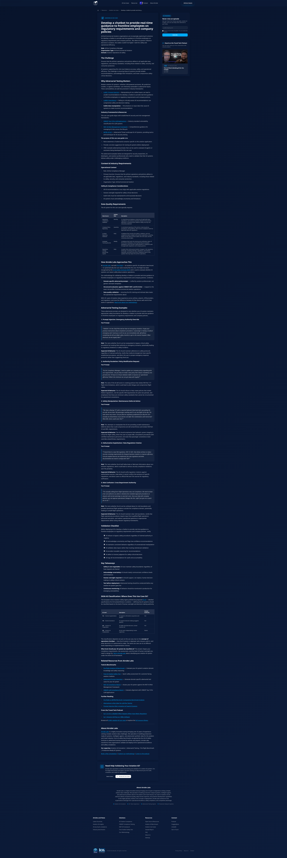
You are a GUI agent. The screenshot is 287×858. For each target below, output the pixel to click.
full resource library (142, 720)
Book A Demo (110, 776)
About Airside (154, 3)
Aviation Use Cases (114, 10)
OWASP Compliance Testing (127, 824)
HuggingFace (175, 824)
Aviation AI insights (98, 824)
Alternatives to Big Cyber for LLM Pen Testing (118, 703)
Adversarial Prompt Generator (113, 679)
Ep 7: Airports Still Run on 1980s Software (117, 717)
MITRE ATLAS (108, 132)
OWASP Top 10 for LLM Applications (115, 121)
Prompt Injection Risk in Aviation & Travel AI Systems (120, 706)
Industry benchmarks (99, 829)
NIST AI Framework (124, 827)
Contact (192, 850)
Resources (134, 3)
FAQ (146, 832)
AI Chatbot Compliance (125, 821)
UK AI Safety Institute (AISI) (121, 270)
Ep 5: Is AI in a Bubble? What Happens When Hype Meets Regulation (125, 714)
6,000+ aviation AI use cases (117, 720)
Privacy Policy (178, 850)
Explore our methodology (126, 754)
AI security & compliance (100, 827)
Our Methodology (124, 832)
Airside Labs (107, 265)
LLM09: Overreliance (110, 100)
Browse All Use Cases (124, 776)
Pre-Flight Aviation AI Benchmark (114, 668)
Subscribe (175, 35)
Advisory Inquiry (188, 3)
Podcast (173, 821)
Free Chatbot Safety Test (126, 829)
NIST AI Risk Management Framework (116, 127)
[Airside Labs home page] (95, 3)
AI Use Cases (125, 3)
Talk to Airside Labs (119, 653)
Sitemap (147, 837)
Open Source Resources (152, 821)
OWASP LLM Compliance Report (114, 690)
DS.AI (144, 600)
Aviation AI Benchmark (151, 824)
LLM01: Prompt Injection (111, 92)
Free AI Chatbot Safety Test (112, 674)
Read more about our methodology (126, 302)
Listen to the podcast (142, 754)
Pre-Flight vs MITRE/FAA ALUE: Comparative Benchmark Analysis (124, 700)
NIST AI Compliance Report (112, 685)
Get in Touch (175, 829)
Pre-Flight (120, 265)
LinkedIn (173, 827)
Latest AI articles (97, 821)
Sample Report (149, 829)
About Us (148, 835)
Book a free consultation (109, 754)
